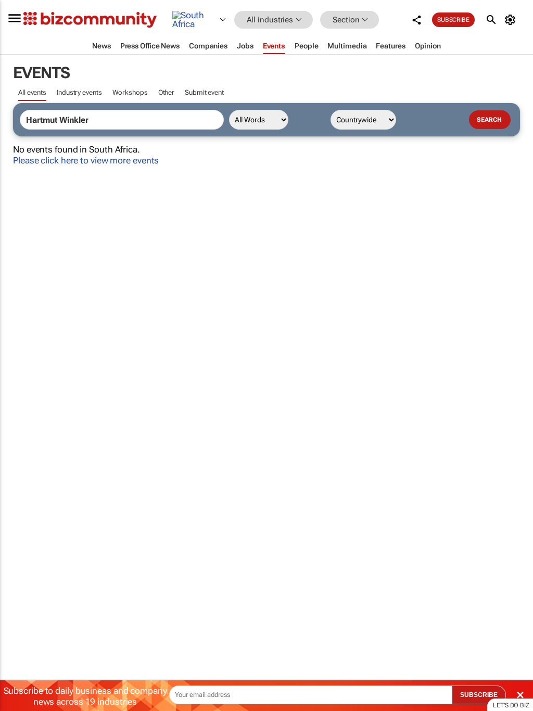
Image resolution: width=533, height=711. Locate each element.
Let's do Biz (511, 705)
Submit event (204, 92)
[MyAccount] (512, 20)
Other (166, 92)
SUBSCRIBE (479, 695)
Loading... (20, 497)
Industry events (79, 92)
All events (32, 92)
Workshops (130, 92)
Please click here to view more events (86, 160)
